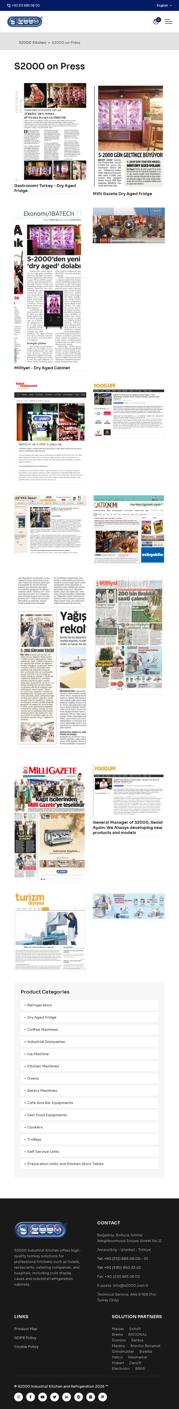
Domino (119, 1340)
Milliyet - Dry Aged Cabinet (42, 368)
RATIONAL (137, 1334)
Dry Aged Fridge (42, 1017)
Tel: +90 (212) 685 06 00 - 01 (122, 1258)
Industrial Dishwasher (46, 1042)
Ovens (33, 1078)
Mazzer (118, 1329)
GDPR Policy (25, 1338)
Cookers (35, 1127)
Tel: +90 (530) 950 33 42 (119, 1267)
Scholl (135, 1329)
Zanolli (135, 1363)
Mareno (118, 1346)
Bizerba (145, 1351)
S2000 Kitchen (32, 42)
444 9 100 (139, 1294)
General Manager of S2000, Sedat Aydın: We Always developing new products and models (128, 827)
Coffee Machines (42, 1029)
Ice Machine (38, 1054)
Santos (137, 1340)
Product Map (25, 1329)
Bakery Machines (42, 1090)
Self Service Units (43, 1151)
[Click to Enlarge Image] (50, 131)
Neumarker (137, 1357)
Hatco (117, 1357)
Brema (117, 1334)
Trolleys (34, 1139)
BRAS (140, 1368)
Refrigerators (39, 1005)
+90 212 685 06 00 (26, 5)
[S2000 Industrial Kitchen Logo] (25, 21)
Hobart (118, 1363)
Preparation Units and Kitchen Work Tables (65, 1164)
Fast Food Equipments (47, 1115)
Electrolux (121, 1368)
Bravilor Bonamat (145, 1346)
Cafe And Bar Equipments (50, 1103)
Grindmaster (123, 1351)
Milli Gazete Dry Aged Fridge (122, 193)
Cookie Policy (26, 1346)
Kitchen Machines (43, 1066)
